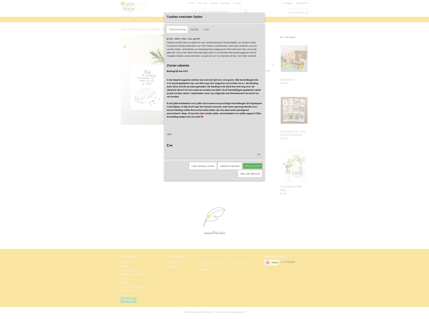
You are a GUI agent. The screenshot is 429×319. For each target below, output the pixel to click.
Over (206, 29)
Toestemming (177, 29)
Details (194, 29)
